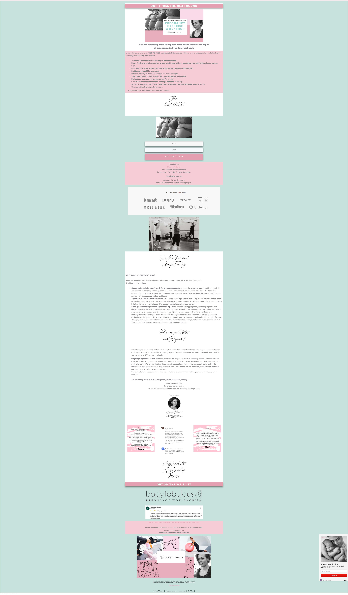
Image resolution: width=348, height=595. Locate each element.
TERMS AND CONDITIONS (174, 585)
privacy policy (192, 582)
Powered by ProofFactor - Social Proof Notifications (8, 594)
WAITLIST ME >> (174, 157)
